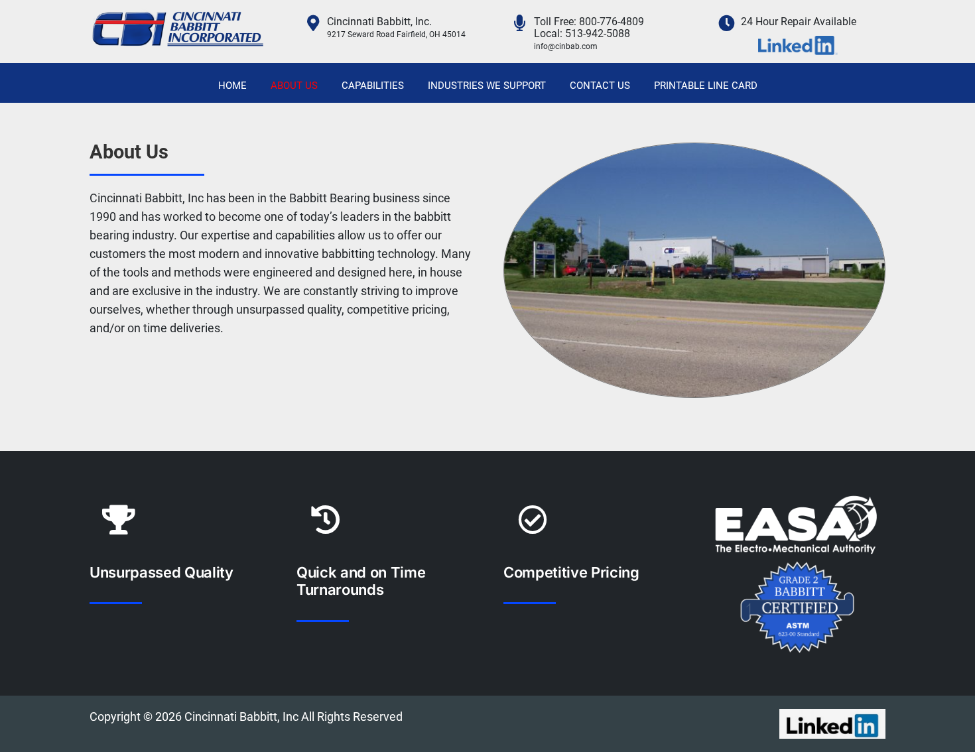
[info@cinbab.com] (566, 58)
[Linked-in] (832, 714)
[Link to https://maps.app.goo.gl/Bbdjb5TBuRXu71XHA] (312, 23)
